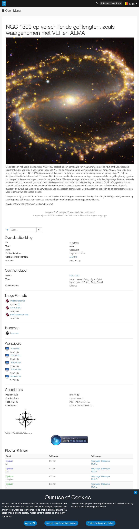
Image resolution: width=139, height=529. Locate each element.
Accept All (30, 523)
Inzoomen (14, 333)
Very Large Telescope (100, 461)
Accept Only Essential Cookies (61, 523)
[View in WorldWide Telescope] (69, 440)
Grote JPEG (15, 307)
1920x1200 (15, 369)
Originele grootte (17, 300)
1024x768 (14, 348)
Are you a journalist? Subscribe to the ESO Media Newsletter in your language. (70, 215)
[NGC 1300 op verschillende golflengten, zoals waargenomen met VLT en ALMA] (70, 100)
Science (104, 3)
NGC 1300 (74, 275)
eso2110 (73, 257)
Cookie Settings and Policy (100, 523)
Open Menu (12, 10)
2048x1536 (15, 376)
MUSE (94, 464)
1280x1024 (15, 355)
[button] (19, 304)
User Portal (116, 3)
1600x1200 (15, 362)
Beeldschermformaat (19, 314)
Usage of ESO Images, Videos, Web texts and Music (70, 212)
